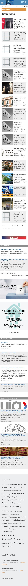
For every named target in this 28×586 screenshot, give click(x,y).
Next (13, 228)
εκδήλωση (16, 494)
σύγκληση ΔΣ (6, 531)
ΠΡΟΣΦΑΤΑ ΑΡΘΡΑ (6, 339)
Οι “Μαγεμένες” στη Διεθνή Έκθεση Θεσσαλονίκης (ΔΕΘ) (19, 85)
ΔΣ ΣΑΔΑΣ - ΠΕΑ (16, 523)
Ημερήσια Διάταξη (17, 543)
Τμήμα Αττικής (4, 546)
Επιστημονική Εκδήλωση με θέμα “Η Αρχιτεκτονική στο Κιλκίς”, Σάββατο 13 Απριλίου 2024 (13, 440)
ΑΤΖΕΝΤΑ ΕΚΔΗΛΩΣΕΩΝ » (7, 273)
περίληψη (10, 494)
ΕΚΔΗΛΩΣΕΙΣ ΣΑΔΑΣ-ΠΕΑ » (20, 275)
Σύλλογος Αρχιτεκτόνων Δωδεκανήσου (18, 487)
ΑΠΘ (20, 539)
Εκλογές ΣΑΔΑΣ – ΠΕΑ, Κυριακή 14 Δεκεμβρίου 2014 (20, 188)
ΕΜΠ (22, 494)
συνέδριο (11, 526)
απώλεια (4, 497)
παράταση (5, 526)
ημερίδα (4, 490)
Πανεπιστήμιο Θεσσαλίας (10, 500)
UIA (9, 507)
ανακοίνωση (21, 485)
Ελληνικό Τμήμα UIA (12, 497)
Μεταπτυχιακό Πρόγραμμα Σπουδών (11, 529)
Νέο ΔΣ (11, 514)
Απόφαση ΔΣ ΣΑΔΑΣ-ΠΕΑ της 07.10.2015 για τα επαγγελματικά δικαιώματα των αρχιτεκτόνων (20, 74)
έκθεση (19, 490)
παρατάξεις (4, 484)
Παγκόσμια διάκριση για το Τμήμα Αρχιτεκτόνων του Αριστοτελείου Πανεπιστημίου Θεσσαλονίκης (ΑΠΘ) (20, 152)
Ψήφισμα (12, 531)
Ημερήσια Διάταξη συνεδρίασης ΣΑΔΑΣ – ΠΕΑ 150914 (20, 214)
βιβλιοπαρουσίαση (5, 494)
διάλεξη (4, 487)
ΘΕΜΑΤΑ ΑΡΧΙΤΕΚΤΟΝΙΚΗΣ (9, 398)
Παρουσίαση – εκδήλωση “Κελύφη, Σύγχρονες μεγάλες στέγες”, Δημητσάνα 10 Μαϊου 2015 (19, 165)
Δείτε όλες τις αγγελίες (7, 578)
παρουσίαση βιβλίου (6, 514)
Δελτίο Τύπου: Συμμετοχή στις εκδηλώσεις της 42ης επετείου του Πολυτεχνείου (19, 49)
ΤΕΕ (8, 543)
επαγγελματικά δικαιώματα (15, 511)
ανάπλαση (10, 546)
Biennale (8, 487)
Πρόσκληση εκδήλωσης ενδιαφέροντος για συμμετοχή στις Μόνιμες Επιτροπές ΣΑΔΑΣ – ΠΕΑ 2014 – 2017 (20, 61)
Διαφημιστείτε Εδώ (14, 332)
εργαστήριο (21, 500)
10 (3, 228)
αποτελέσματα (12, 485)
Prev (3, 226)
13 (9, 228)
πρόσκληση (4, 543)
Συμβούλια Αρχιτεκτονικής (19, 526)
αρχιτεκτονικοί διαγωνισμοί (11, 490)
